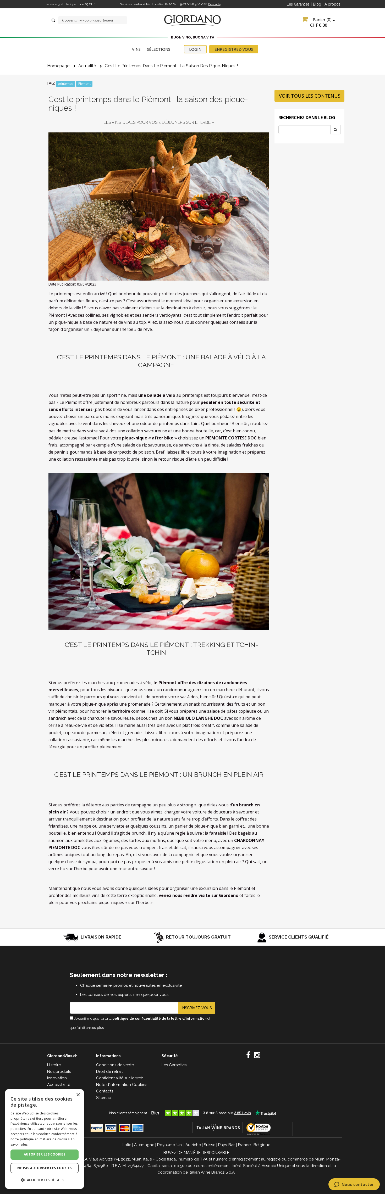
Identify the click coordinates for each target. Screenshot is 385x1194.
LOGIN (195, 49)
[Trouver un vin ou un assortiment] (53, 20)
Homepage (58, 65)
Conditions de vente (115, 1065)
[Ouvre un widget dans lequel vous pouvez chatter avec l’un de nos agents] (354, 1184)
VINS (136, 49)
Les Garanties (298, 4)
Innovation (57, 1078)
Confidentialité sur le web (120, 1078)
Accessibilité (58, 1084)
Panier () (321, 22)
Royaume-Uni (170, 1144)
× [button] (78, 1095)
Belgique (262, 1144)
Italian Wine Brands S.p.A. (212, 1172)
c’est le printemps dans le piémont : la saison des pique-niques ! (171, 65)
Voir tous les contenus (309, 96)
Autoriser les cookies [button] (44, 1154)
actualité (87, 65)
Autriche (193, 1144)
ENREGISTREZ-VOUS (233, 49)
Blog (317, 4)
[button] (44, 1180)
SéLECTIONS (158, 49)
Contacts (214, 4)
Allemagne (144, 1144)
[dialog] (44, 1139)
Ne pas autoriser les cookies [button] (44, 1168)
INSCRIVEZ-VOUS (197, 1008)
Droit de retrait (109, 1071)
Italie (127, 1144)
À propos (332, 4)
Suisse (209, 1144)
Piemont (84, 83)
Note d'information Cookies (121, 1084)
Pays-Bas (226, 1144)
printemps (65, 83)
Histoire (54, 1065)
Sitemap (103, 1097)
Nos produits (59, 1071)
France (244, 1144)
